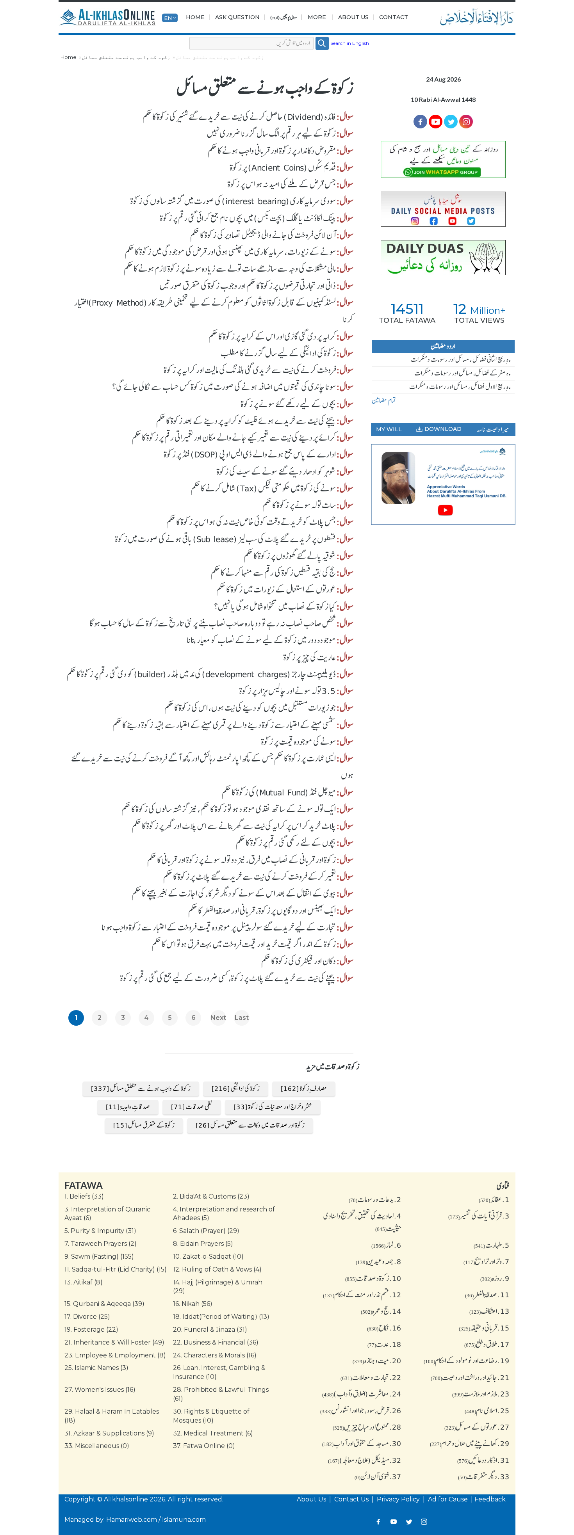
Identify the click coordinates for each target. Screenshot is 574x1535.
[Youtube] (435, 121)
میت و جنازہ (377, 1360)
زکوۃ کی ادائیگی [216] (236, 1088)
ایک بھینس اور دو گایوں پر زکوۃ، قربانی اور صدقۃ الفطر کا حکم (262, 911)
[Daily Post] (443, 209)
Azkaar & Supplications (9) (109, 1433)
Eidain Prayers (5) (203, 1243)
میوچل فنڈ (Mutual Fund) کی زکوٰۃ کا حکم (279, 792)
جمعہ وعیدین (378, 1261)
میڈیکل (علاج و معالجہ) (364, 1460)
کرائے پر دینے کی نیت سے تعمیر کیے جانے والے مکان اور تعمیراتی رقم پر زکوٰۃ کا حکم (234, 437)
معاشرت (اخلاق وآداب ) (361, 1394)
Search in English (349, 43)
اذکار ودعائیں (483, 1460)
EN (168, 17)
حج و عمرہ (381, 1311)
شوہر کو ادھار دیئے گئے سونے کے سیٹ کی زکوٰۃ (276, 471)
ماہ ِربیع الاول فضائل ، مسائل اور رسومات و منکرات (460, 386)
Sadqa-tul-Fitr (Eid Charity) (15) (115, 1269)
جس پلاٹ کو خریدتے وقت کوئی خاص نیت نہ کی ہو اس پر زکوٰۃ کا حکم (251, 522)
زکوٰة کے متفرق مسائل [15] (144, 1125)
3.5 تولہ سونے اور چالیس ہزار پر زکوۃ (287, 691)
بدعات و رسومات (375, 1199)
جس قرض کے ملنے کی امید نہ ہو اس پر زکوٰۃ (282, 184)
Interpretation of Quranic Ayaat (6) (107, 1214)
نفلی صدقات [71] (191, 1106)
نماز (386, 1245)
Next (218, 1017)
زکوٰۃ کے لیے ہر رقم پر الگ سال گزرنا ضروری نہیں (271, 133)
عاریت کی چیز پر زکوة (309, 657)
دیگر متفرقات (484, 1476)
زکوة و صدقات (373, 1278)
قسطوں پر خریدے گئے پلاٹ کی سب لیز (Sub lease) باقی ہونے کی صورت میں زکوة (225, 539)
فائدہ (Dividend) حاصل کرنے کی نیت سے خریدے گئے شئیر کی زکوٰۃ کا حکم (239, 117)
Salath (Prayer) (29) (206, 1230)
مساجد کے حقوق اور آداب (361, 1443)
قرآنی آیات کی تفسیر (479, 1216)
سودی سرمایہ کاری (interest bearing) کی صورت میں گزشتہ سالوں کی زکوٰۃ (233, 201)
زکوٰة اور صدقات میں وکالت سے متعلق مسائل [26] (250, 1125)
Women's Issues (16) (99, 1389)
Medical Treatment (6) (213, 1433)
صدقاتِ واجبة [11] (128, 1106)
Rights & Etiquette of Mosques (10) (211, 1416)
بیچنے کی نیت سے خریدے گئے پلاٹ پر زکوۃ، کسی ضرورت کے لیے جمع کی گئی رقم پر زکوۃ (228, 978)
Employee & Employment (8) (115, 1355)
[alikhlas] (107, 17)
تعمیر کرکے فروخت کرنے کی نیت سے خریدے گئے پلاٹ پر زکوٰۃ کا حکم (249, 877)
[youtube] (443, 484)
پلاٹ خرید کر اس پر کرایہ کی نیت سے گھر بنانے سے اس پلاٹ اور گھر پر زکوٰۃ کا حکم (234, 826)
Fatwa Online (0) (204, 1446)
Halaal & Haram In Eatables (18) (111, 1416)
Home (195, 17)
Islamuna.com (184, 1519)
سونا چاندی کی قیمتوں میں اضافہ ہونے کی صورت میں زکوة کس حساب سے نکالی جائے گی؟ (224, 387)
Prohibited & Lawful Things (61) (221, 1394)
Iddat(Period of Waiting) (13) (221, 1316)
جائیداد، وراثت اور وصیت (470, 1377)
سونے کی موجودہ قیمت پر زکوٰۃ (298, 742)
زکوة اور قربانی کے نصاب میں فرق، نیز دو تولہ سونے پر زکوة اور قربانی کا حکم (241, 860)
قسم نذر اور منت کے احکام (362, 1294)
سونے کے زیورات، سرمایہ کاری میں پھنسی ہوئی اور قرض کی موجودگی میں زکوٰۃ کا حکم (230, 252)
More (317, 17)
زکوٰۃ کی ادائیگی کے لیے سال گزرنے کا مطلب (278, 353)
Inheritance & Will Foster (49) (114, 1342)
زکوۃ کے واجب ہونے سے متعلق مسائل (126, 57)
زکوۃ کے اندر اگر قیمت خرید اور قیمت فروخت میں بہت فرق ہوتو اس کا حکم (244, 944)
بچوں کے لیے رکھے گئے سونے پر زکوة (288, 404)
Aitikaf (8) (83, 1282)
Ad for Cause (448, 1499)
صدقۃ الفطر (487, 1294)
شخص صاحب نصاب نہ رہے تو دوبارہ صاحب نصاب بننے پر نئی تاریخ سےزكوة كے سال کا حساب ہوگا (212, 623)
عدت (384, 1344)
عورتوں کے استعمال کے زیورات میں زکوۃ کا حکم (276, 589)
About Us (353, 17)
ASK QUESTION (237, 17)
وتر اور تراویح (486, 1261)
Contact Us (352, 1499)
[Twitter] (451, 121)
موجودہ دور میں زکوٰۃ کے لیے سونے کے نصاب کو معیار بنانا (261, 640)
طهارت (492, 1245)
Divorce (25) (87, 1316)
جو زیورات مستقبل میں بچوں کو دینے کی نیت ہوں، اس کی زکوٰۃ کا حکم (250, 708)
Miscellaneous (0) (96, 1446)
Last (242, 1017)
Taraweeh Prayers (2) (100, 1243)
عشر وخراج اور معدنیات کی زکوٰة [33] (273, 1106)
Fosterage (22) (91, 1329)
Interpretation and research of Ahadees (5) (224, 1214)
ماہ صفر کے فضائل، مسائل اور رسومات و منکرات (462, 373)
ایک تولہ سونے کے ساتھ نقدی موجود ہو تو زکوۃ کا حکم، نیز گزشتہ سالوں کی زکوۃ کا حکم (228, 809)
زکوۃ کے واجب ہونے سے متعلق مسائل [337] (141, 1088)
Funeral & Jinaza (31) (210, 1329)
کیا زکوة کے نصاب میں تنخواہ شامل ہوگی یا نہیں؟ (275, 606)
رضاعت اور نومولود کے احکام (467, 1360)
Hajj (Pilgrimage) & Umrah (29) (217, 1287)
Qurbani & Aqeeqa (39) (104, 1303)
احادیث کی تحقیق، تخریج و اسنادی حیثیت (362, 1222)
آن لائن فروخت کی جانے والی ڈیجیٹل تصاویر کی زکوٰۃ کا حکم (263, 235)
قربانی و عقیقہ (484, 1328)
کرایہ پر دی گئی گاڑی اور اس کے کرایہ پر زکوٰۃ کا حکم (272, 336)
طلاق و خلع (487, 1344)
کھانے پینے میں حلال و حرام (470, 1443)
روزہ (495, 1278)
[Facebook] (420, 121)
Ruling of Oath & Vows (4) (217, 1269)
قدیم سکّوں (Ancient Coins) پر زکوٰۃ (283, 167)
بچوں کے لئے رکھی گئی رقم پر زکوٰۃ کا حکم (286, 843)
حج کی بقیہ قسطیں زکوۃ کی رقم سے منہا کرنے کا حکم (273, 573)
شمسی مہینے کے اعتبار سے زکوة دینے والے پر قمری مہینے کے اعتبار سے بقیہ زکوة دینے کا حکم (224, 725)
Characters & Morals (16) (215, 1355)
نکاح (384, 1328)
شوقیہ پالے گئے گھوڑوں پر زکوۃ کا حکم (290, 556)
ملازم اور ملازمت (481, 1394)
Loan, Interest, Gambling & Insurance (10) (219, 1372)
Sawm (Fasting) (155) (99, 1256)
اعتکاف (489, 1311)
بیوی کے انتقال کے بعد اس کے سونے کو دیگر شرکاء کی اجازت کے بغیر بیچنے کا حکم (234, 893)
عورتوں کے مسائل (477, 1427)
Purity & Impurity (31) (100, 1230)
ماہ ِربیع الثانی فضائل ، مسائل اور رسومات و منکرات (461, 359)
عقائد (494, 1199)
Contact (393, 17)
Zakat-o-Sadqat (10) (208, 1256)
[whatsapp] (443, 159)
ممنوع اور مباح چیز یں (367, 1427)
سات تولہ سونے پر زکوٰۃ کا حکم (299, 505)
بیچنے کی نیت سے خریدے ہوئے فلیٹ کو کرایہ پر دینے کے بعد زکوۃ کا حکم (246, 421)
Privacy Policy (399, 1499)
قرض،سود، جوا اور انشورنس (360, 1410)
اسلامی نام (487, 1410)
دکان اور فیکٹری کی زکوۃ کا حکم (298, 961)
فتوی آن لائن (378, 1476)
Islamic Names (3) (96, 1367)
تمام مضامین (384, 400)
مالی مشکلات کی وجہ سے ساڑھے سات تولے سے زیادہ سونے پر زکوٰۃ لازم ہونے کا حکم (230, 268)
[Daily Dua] (443, 257)
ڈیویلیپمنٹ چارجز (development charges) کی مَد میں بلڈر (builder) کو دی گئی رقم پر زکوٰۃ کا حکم (201, 674)
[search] (322, 43)
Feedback (490, 1499)
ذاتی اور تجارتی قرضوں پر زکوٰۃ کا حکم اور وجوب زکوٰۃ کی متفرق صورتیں (248, 286)
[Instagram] (424, 1521)
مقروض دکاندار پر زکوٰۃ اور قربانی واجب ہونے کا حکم (272, 151)
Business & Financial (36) (215, 1342)
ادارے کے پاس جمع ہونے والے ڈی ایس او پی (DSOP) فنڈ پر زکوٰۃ (250, 454)
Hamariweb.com (131, 1519)
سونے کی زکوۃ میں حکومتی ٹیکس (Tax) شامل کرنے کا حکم (263, 488)
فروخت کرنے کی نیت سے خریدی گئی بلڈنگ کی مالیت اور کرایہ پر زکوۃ (250, 370)
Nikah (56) (192, 1303)
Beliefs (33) (84, 1196)
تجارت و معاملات (370, 1377)
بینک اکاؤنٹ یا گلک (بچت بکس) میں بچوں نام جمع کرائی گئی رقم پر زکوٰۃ (248, 218)
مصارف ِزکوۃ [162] (304, 1088)
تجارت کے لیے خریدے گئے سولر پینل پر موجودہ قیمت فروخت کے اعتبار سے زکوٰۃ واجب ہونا (219, 927)
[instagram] (466, 121)
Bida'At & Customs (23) (211, 1196)
